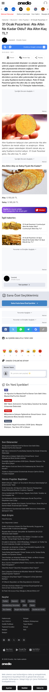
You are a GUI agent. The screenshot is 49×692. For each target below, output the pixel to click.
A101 (24, 605)
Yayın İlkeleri (27, 624)
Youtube (31, 601)
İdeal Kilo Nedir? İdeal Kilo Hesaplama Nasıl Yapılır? (20, 568)
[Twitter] (14, 640)
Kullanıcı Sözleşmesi (30, 621)
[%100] (28, 9)
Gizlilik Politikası (7, 624)
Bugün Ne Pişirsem (22, 609)
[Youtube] (19, 640)
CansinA (17, 40)
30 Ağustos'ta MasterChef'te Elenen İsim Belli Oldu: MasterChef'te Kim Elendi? (25, 395)
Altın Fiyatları (24, 20)
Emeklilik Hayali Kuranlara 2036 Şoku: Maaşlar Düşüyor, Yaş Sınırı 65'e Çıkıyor (23, 426)
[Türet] (43, 9)
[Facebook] (9, 640)
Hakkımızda (6, 618)
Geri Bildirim (6, 621)
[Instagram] (4, 640)
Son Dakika (7, 609)
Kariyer (26, 618)
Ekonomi (13, 20)
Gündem (8, 400)
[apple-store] (8, 650)
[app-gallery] (35, 650)
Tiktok (32, 605)
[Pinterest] (24, 640)
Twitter (5, 601)
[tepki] (4, 351)
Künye (25, 627)
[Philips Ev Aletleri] (13, 9)
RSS (24, 630)
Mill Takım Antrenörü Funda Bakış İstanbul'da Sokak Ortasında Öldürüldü (25, 405)
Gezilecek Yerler (38, 609)
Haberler (5, 20)
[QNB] (35, 9)
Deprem (15, 601)
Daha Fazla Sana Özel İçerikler (23, 303)
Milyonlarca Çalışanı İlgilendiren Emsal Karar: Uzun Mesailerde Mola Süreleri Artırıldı (25, 415)
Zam (23, 601)
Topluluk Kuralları (8, 627)
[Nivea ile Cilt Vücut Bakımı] (6, 9)
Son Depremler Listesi (10, 523)
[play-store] (21, 650)
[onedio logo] (23, 663)
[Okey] (20, 9)
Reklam (4, 630)
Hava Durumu (7, 519)
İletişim (4, 632)
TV (6, 390)
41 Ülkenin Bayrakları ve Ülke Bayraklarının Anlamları (21, 582)
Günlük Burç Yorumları (11, 605)
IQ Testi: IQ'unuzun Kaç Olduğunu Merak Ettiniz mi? (20, 591)
